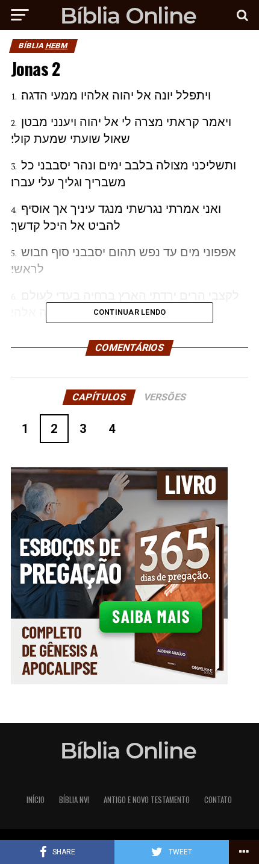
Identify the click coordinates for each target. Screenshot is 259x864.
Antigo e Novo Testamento (147, 800)
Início (36, 800)
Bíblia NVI (74, 800)
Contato (218, 800)
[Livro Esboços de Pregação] (129, 576)
